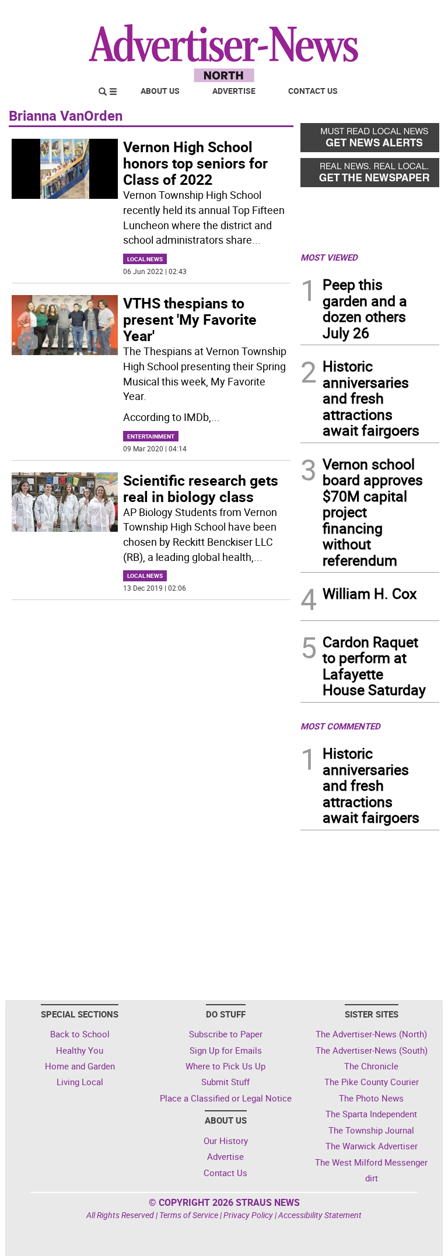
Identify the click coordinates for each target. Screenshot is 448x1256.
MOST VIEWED (329, 257)
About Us (160, 90)
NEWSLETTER (345, 13)
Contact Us (313, 90)
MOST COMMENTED (340, 726)
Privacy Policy (248, 1214)
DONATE (411, 13)
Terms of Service (188, 1214)
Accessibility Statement (320, 1214)
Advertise (234, 90)
